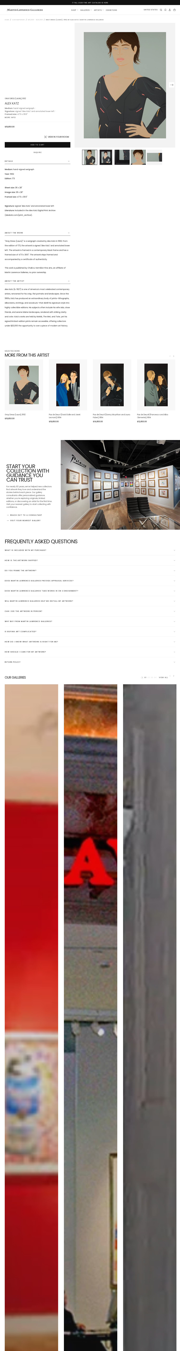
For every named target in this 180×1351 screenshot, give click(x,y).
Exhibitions (111, 10)
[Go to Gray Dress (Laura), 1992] (24, 384)
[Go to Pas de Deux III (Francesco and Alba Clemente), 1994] (156, 384)
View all (163, 677)
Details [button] (9, 161)
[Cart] (174, 10)
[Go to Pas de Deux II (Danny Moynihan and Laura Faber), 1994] (112, 384)
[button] (151, 10)
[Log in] (169, 10)
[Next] (173, 356)
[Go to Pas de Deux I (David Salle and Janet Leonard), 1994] (68, 384)
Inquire (37, 152)
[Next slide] (173, 676)
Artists (98, 10)
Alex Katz (12, 103)
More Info (10, 117)
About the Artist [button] (14, 281)
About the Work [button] (14, 233)
